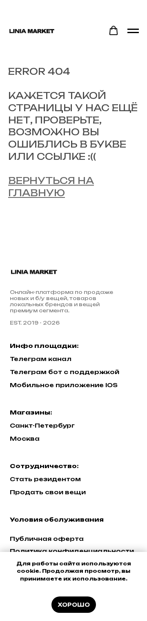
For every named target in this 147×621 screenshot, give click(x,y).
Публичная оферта (47, 538)
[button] (113, 31)
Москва (25, 438)
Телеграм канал (40, 358)
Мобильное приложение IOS (64, 384)
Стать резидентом (45, 478)
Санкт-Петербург (42, 425)
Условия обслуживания (57, 519)
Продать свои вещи (48, 492)
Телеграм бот (36, 371)
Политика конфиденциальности (72, 551)
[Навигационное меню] (133, 31)
